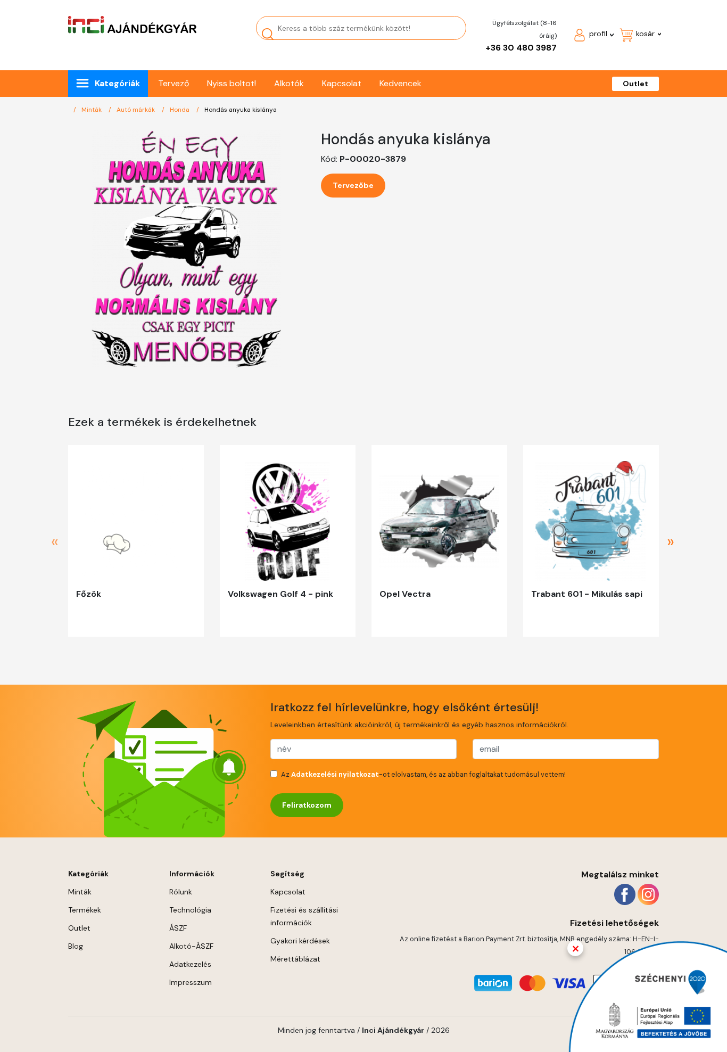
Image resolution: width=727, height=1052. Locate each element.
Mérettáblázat (295, 959)
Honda (180, 109)
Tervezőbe (353, 185)
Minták (92, 109)
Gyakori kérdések (300, 941)
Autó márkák (136, 109)
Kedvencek (400, 83)
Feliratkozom (307, 805)
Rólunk (180, 892)
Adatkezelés (190, 964)
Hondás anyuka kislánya (240, 109)
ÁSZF (178, 928)
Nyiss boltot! (231, 83)
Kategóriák (117, 83)
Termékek (84, 910)
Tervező (173, 83)
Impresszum (190, 982)
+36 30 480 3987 (521, 47)
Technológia (190, 910)
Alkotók (289, 83)
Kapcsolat (341, 83)
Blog (75, 946)
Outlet (635, 83)
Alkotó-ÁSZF (191, 946)
